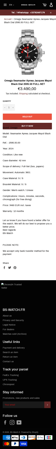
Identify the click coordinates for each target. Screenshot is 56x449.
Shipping (23, 93)
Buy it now (27, 126)
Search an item (10, 352)
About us (7, 315)
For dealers (8, 329)
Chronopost (8, 384)
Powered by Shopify (29, 432)
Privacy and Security (13, 320)
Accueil (8, 19)
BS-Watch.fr (15, 432)
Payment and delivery (14, 347)
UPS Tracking (10, 380)
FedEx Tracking (11, 375)
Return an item (10, 357)
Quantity (7, 101)
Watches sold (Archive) (15, 334)
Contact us (8, 361)
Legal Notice (9, 324)
